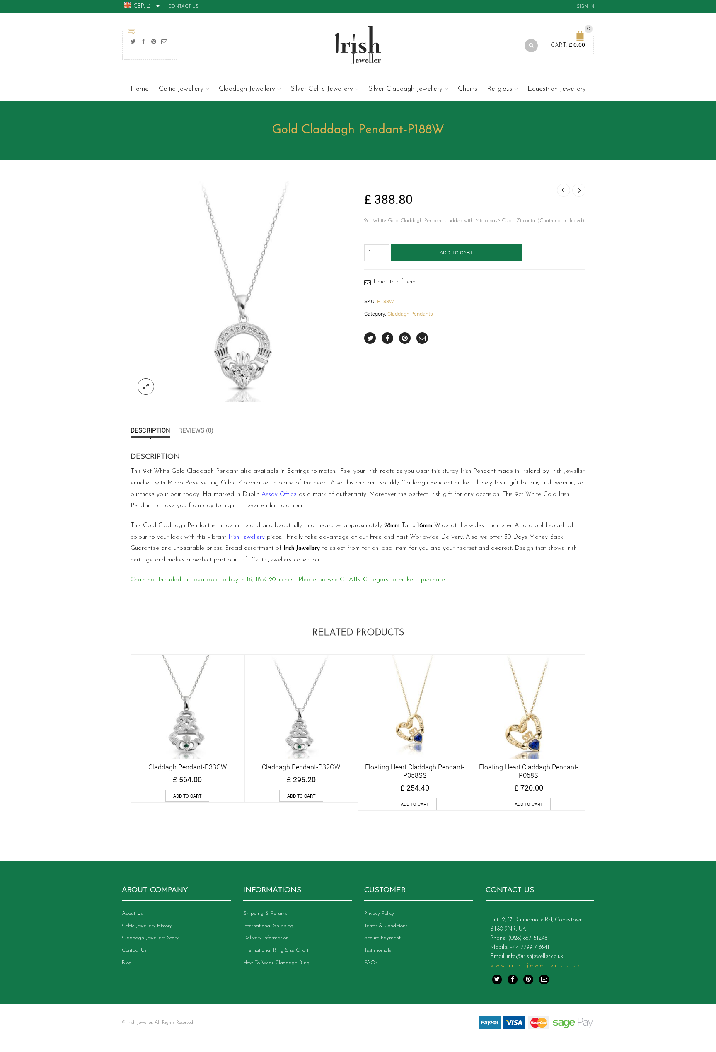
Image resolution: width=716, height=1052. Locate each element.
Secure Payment (382, 938)
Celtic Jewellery (181, 88)
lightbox (146, 386)
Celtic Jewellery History (147, 926)
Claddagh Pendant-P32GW (301, 766)
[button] (187, 796)
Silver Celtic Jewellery (321, 88)
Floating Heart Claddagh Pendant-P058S (528, 770)
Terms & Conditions (385, 926)
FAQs (370, 962)
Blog (127, 962)
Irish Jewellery (247, 537)
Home (140, 88)
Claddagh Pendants (410, 313)
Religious (499, 88)
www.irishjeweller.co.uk (535, 966)
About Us (132, 913)
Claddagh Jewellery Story (150, 938)
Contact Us (183, 7)
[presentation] (119, 719)
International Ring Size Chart (276, 950)
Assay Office (279, 494)
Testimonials (377, 950)
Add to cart (456, 252)
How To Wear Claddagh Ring (276, 962)
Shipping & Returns (265, 913)
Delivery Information (266, 938)
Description (150, 430)
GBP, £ (141, 6)
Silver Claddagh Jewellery (405, 88)
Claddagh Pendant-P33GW (187, 766)
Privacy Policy (379, 913)
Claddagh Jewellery (247, 88)
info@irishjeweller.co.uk (535, 956)
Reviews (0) (195, 430)
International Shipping (268, 926)
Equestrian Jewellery (556, 88)
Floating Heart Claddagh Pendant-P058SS (414, 770)
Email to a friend (395, 282)
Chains (467, 88)
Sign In (585, 7)
